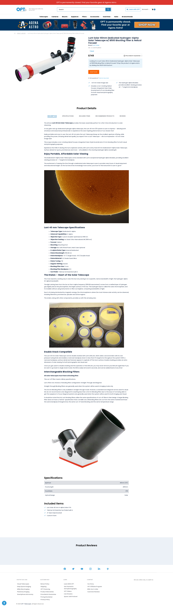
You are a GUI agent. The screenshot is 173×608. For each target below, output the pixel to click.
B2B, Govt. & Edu (92, 589)
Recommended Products (105, 116)
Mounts (65, 17)
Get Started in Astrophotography (70, 588)
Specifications (68, 116)
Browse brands (127, 17)
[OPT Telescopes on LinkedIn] (99, 569)
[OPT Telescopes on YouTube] (82, 569)
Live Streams (68, 594)
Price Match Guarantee (48, 594)
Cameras (55, 17)
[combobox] (84, 9)
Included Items (84, 116)
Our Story (90, 584)
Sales (116, 17)
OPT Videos (68, 591)
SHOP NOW (93, 72)
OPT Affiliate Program (94, 586)
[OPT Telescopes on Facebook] (65, 569)
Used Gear (107, 17)
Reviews (123, 116)
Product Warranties (47, 592)
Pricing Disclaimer (47, 597)
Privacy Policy (45, 599)
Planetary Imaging (23, 592)
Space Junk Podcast (70, 596)
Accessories (94, 17)
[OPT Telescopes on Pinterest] (108, 569)
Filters (84, 17)
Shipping (43, 586)
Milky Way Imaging (23, 589)
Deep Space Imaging (24, 586)
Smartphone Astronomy (25, 594)
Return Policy (45, 584)
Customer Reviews (93, 592)
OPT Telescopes (26, 604)
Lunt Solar (96, 45)
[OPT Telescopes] (21, 9)
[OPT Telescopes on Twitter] (73, 569)
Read (92, 51)
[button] (4, 603)
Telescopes (43, 17)
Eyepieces (75, 17)
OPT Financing (45, 589)
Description (52, 116)
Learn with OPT (134, 9)
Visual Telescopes (23, 584)
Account (145, 9)
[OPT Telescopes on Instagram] (90, 569)
